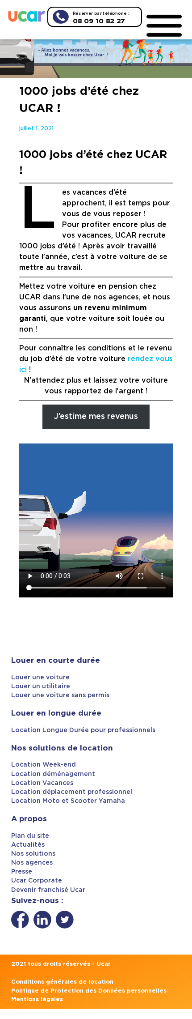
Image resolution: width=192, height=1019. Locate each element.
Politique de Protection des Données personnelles (89, 991)
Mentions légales (37, 999)
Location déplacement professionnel (71, 792)
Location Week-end (43, 765)
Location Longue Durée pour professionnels (83, 730)
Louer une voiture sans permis (60, 695)
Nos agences (32, 863)
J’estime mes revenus (96, 417)
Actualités (28, 845)
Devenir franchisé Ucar (48, 890)
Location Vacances (42, 783)
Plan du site (30, 836)
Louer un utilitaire (40, 686)
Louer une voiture (40, 677)
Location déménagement (53, 774)
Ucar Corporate (36, 881)
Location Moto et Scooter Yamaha (68, 801)
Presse (21, 872)
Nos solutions (33, 854)
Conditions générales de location (62, 982)
